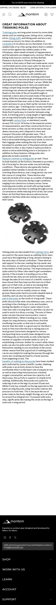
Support (9, 599)
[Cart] (52, 14)
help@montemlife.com (14, 547)
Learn (7, 579)
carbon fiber (20, 120)
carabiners (7, 43)
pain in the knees (10, 298)
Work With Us (13, 569)
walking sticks (42, 251)
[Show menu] (4, 14)
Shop (6, 559)
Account (9, 589)
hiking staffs (15, 38)
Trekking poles (9, 32)
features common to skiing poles (18, 158)
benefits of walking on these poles (19, 361)
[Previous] (3, 2)
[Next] (52, 2)
